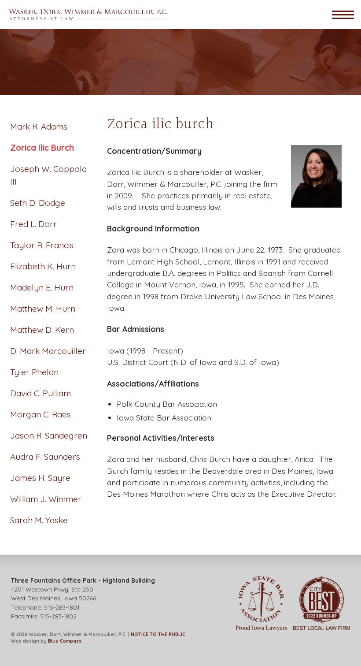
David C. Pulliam (40, 393)
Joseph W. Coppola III (48, 175)
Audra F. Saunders (45, 456)
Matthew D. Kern (42, 329)
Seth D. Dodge (37, 202)
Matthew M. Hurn (42, 308)
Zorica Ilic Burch (42, 147)
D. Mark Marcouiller (48, 351)
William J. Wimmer (45, 499)
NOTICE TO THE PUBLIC (158, 634)
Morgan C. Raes (40, 414)
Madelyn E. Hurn (42, 287)
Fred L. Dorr (33, 224)
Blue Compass (64, 641)
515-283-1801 (61, 607)
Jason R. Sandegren (48, 435)
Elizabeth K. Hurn (43, 266)
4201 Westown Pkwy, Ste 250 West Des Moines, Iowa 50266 (83, 589)
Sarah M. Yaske (39, 520)
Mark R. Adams (38, 126)
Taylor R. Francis (42, 245)
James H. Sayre (40, 478)
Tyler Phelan (34, 372)
